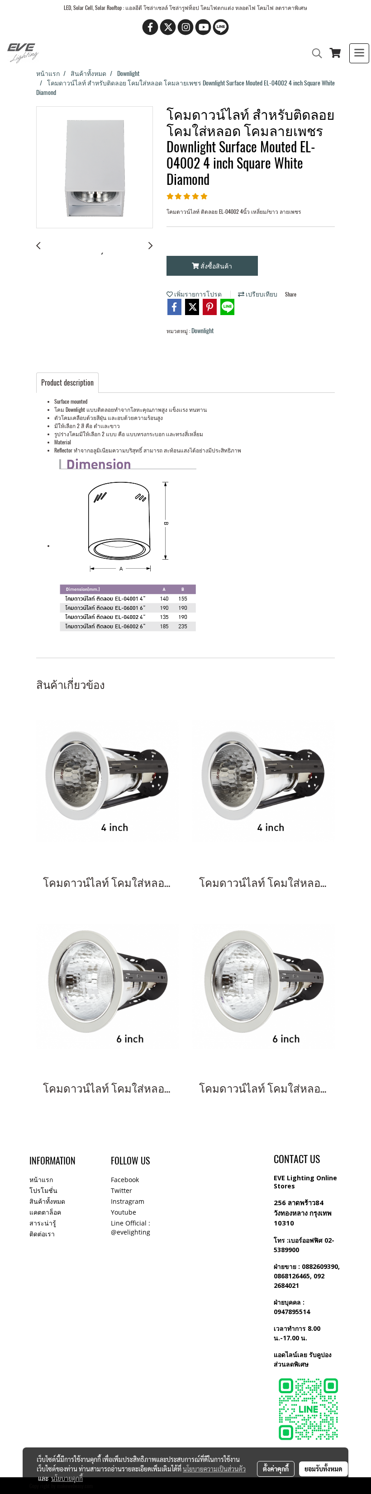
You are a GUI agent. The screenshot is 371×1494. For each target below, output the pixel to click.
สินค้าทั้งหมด (47, 1201)
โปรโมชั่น (43, 1190)
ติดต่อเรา (42, 1234)
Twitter (121, 1190)
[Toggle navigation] (359, 53)
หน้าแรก (41, 1179)
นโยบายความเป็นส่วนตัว (214, 1469)
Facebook (125, 1179)
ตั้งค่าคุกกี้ (276, 1469)
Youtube (123, 1212)
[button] (314, 53)
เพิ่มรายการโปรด (197, 294)
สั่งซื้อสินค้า (215, 266)
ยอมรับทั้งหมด (323, 1469)
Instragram (127, 1201)
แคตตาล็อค (45, 1212)
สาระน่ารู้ (42, 1223)
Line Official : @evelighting (130, 1227)
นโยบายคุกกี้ (67, 1478)
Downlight (202, 330)
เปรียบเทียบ (260, 294)
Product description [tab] (67, 382)
